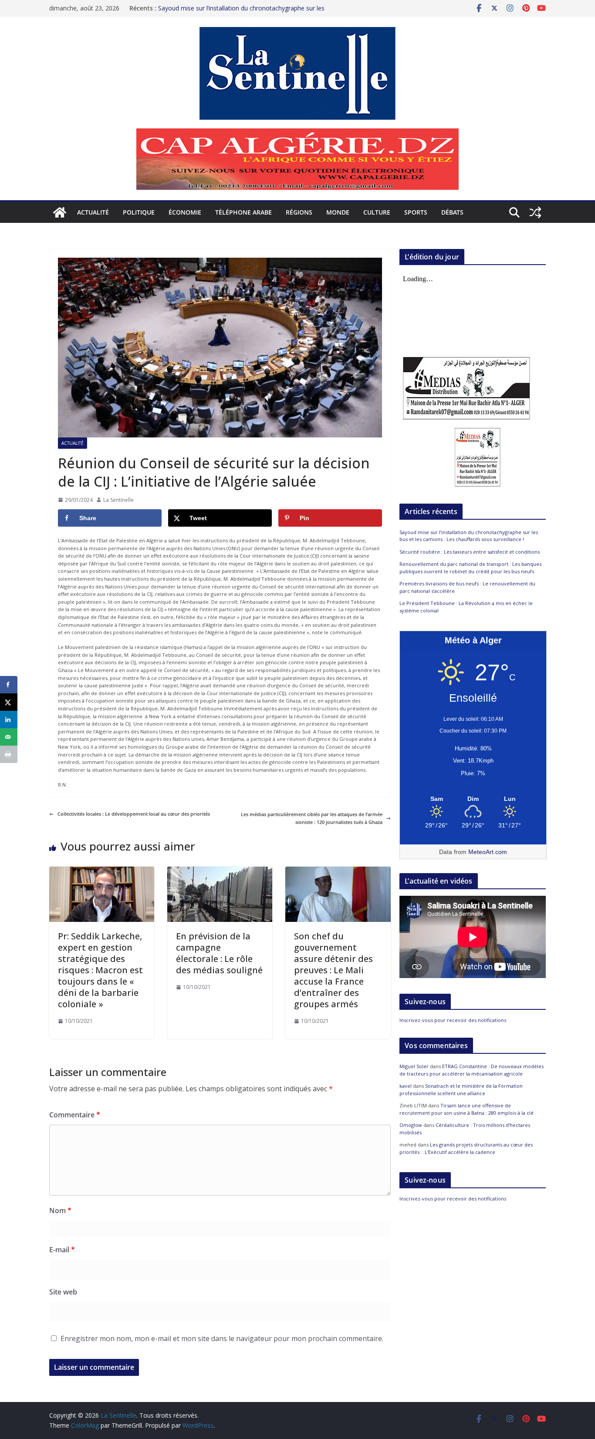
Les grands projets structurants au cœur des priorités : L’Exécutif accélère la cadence (466, 1148)
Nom (60, 1210)
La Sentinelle (118, 500)
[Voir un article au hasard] (535, 212)
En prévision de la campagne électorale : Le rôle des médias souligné (219, 953)
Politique (139, 212)
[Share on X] (8, 702)
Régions (299, 212)
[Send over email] (8, 737)
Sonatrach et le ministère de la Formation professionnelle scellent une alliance (461, 1089)
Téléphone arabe (243, 212)
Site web (63, 1292)
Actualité (93, 212)
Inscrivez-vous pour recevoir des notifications (452, 1020)
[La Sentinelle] (59, 212)
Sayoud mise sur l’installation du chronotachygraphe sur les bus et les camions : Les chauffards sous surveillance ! (468, 536)
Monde (337, 212)
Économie (185, 212)
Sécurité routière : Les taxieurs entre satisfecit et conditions (469, 551)
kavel (405, 1086)
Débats (452, 212)
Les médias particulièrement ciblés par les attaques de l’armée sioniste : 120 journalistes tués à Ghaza (311, 818)
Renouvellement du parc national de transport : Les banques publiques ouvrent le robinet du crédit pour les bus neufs (470, 568)
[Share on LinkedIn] (8, 719)
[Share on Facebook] (8, 684)
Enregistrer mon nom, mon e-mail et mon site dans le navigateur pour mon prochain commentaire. (222, 1338)
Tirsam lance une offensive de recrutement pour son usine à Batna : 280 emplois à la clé (466, 1109)
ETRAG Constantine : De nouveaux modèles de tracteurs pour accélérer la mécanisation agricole (471, 1070)
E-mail (62, 1249)
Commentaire (74, 1115)
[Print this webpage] (8, 754)
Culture (376, 212)
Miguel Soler (414, 1066)
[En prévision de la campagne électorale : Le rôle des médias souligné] (219, 870)
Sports (415, 212)
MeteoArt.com (487, 851)
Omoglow (410, 1125)
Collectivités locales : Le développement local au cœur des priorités (133, 813)
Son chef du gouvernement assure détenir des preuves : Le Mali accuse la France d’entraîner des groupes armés (333, 970)
